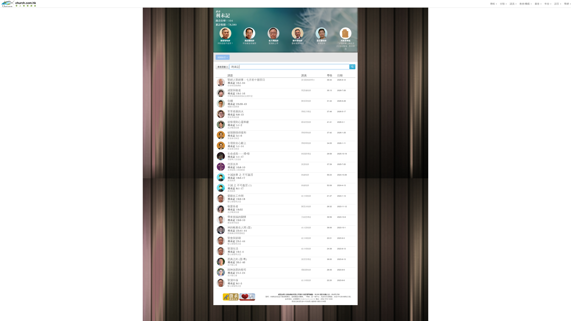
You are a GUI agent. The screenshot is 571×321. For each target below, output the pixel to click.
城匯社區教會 (233, 106)
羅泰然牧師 (306, 122)
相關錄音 (222, 57)
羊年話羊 (321, 43)
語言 (557, 3)
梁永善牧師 (321, 40)
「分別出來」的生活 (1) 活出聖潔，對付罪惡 (346, 46)
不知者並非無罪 (249, 43)
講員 (512, 3)
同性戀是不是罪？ (225, 43)
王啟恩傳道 (306, 216)
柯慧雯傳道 (345, 40)
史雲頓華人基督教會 (236, 169)
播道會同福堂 (233, 222)
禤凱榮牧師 (306, 269)
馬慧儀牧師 (306, 90)
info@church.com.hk (307, 299)
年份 (547, 3)
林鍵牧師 (305, 174)
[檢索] (352, 66)
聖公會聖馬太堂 (234, 201)
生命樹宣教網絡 (234, 85)
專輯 (492, 3)
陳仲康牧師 (297, 40)
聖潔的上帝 (273, 43)
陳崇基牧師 (306, 100)
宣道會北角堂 (233, 138)
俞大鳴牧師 (273, 40)
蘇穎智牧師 (225, 40)
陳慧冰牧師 (306, 206)
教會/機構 (525, 3)
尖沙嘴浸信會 (233, 127)
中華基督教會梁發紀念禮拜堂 (240, 96)
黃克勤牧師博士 (308, 79)
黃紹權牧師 (249, 40)
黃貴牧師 (305, 164)
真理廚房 (231, 180)
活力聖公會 (232, 264)
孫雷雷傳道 (306, 259)
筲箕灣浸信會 (233, 117)
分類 (502, 3)
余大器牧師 (306, 227)
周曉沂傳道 (306, 111)
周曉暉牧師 (306, 132)
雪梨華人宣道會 (234, 159)
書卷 (537, 3)
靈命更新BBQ (297, 43)
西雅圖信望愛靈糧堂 (236, 233)
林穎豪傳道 (306, 153)
